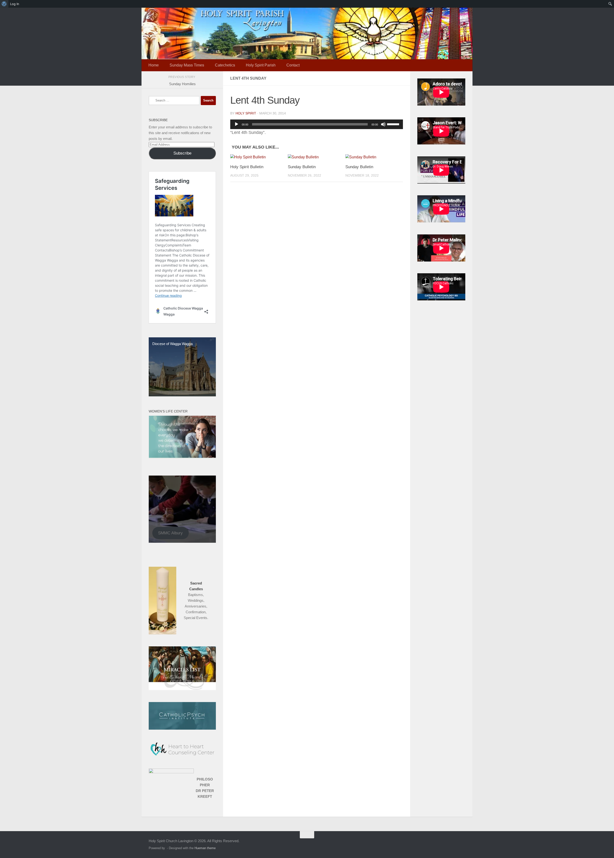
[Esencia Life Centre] (182, 457)
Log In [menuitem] (14, 4)
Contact (293, 65)
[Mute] (383, 124)
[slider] (394, 123)
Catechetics (225, 65)
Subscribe (182, 153)
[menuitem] (4, 4)
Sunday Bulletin (302, 167)
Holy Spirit (246, 113)
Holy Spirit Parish (261, 65)
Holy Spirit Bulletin (246, 167)
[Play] (236, 124)
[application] (316, 124)
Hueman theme (205, 848)
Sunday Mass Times (187, 65)
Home (153, 65)
